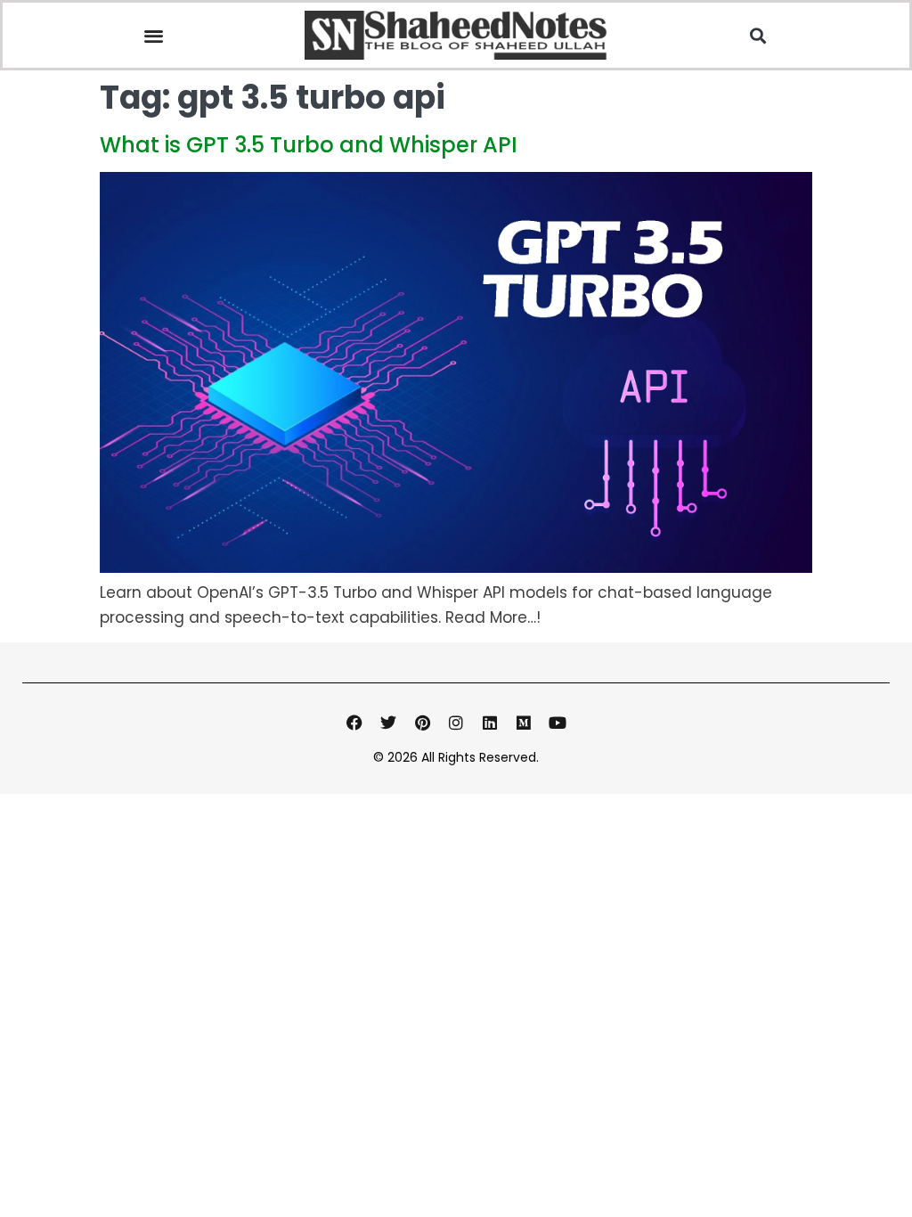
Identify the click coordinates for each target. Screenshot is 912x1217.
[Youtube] (558, 723)
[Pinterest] (422, 723)
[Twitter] (388, 723)
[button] (153, 35)
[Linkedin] (490, 723)
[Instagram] (456, 723)
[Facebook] (354, 723)
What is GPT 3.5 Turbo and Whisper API (308, 144)
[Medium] (524, 723)
